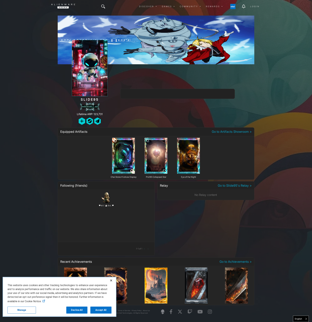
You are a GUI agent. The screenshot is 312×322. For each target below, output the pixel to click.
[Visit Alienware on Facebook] (171, 312)
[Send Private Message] (97, 121)
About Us (146, 310)
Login (255, 6)
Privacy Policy (137, 310)
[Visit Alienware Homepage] (162, 312)
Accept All (100, 310)
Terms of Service (124, 310)
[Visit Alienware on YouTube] (200, 312)
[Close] (111, 280)
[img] (103, 6)
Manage (21, 310)
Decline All (77, 310)
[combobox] (301, 319)
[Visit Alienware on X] (180, 312)
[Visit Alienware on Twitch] (190, 312)
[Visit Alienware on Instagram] (209, 312)
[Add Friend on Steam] (89, 121)
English (298, 318)
